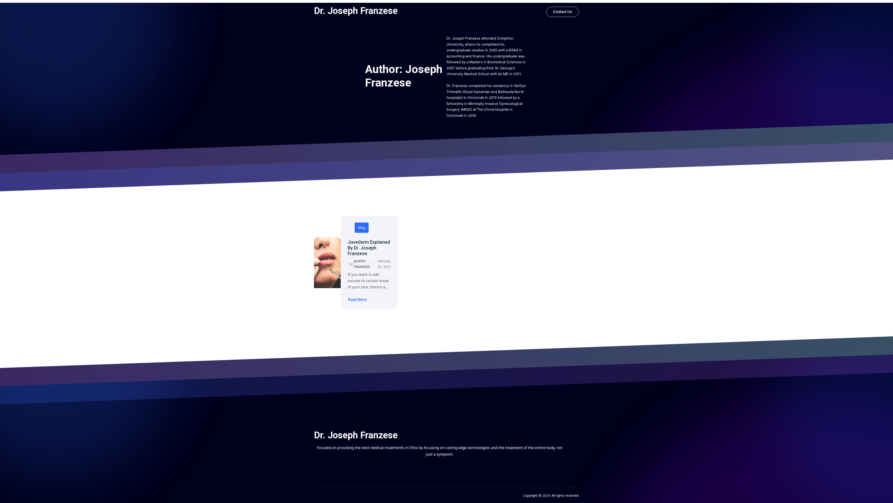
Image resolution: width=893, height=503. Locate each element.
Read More (357, 300)
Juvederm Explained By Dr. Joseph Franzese (369, 247)
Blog (361, 227)
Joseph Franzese (362, 264)
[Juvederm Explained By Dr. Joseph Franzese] (327, 262)
